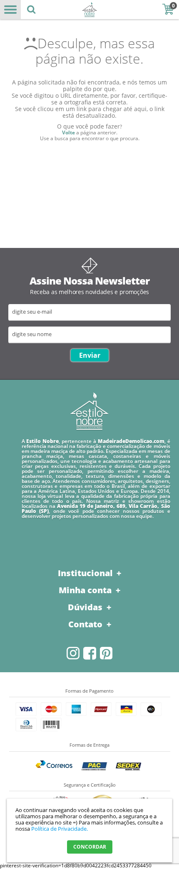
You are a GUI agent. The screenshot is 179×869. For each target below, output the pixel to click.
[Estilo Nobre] (90, 9)
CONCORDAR (89, 846)
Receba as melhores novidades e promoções (89, 292)
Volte (68, 132)
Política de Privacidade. (59, 828)
